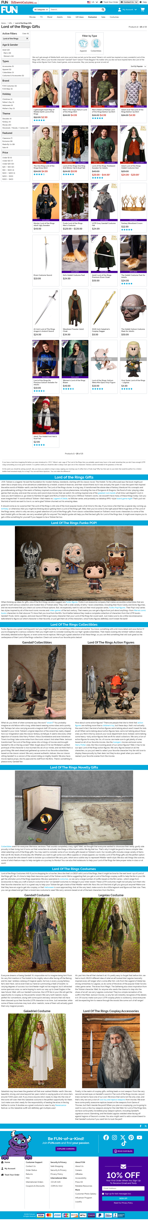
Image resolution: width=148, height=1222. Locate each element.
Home (7, 1162)
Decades (5, 119)
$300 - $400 (7, 179)
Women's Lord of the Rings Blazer (74, 381)
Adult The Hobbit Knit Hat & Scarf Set (45, 437)
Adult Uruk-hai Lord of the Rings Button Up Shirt (132, 111)
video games (55, 610)
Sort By (137, 66)
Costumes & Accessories (11, 76)
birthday (4, 509)
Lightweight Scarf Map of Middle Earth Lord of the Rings (44, 112)
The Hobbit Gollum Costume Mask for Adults (133, 330)
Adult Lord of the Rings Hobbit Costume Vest (131, 167)
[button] (127, 9)
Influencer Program (83, 1198)
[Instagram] (114, 1137)
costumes (64, 879)
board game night (124, 498)
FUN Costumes (8, 86)
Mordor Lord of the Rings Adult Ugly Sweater (44, 224)
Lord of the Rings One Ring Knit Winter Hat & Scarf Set (74, 167)
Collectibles (6, 73)
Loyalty (78, 1202)
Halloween (6, 105)
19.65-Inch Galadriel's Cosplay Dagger (101, 330)
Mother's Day (7, 109)
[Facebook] (106, 1137)
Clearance (6, 138)
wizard (50, 723)
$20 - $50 (6, 167)
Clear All (25, 34)
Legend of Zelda (60, 498)
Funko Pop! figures (117, 608)
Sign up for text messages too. (118, 1194)
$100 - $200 (7, 173)
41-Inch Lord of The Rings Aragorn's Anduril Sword (44, 330)
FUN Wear (6, 89)
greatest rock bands (107, 493)
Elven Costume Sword (43, 275)
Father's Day (7, 102)
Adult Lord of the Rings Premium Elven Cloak (101, 276)
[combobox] (75, 10)
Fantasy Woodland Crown (131, 223)
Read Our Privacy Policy (123, 1203)
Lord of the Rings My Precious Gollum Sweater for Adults (45, 382)
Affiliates (79, 1174)
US (93, 2)
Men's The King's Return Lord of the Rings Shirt (75, 111)
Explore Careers (66, 1149)
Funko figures (72, 602)
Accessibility (80, 1178)
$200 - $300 (7, 176)
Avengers (117, 742)
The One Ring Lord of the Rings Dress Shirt (44, 167)
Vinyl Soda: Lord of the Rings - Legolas (133, 381)
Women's (7, 56)
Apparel (5, 70)
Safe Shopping (57, 1166)
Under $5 (6, 158)
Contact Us (129, 2)
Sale (4, 148)
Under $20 (6, 164)
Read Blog (124, 1151)
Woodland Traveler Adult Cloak (73, 330)
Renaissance (60, 1105)
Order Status (31, 1170)
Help (145, 2)
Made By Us (7, 144)
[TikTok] (124, 1143)
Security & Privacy (58, 1170)
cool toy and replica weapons (112, 1100)
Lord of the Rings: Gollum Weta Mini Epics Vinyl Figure (103, 381)
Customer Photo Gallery (85, 1194)
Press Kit (79, 1182)
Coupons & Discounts (35, 1186)
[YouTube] (139, 1137)
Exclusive (5, 141)
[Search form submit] (103, 10)
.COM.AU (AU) (56, 1186)
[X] (123, 1137)
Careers (78, 1170)
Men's (6, 53)
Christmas (6, 99)
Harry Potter (80, 745)
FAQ (27, 1178)
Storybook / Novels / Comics (13, 128)
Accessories (6, 66)
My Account (10, 1168)
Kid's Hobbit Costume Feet (74, 275)
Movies (5, 125)
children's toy (108, 725)
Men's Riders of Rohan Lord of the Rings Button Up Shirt (103, 111)
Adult (4, 50)
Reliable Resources (83, 1186)
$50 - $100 (7, 170)
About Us (79, 1166)
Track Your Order (110, 2)
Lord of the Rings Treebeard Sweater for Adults (103, 167)
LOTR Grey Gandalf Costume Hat (104, 224)
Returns (29, 1174)
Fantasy (5, 122)
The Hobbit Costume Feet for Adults (133, 276)
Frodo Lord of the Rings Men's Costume (72, 224)
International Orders (34, 1182)
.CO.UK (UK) (56, 1182)
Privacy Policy (57, 1174)
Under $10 (6, 161)
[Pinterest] (131, 1137)
